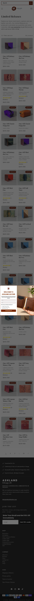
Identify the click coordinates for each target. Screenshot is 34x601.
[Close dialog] (32, 286)
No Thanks (8, 313)
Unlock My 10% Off (8, 310)
